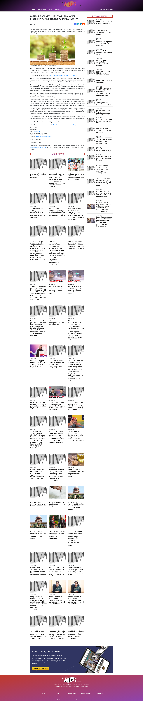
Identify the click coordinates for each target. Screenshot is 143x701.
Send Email (37, 131)
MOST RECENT (42, 10)
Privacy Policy (71, 693)
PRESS (50, 10)
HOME (33, 10)
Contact (100, 693)
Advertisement (85, 693)
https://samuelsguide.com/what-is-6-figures (63, 75)
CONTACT (58, 10)
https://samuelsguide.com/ (44, 137)
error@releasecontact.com (38, 147)
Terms (57, 693)
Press (43, 693)
